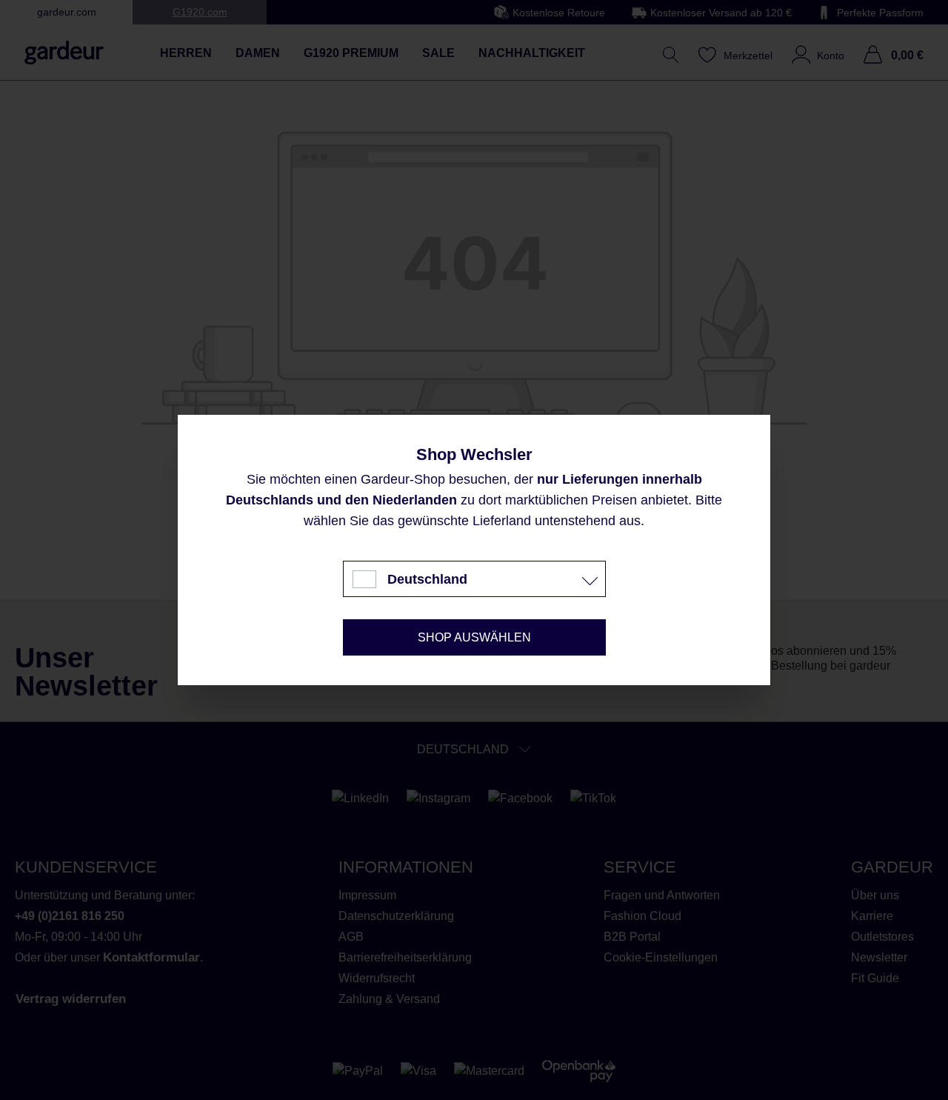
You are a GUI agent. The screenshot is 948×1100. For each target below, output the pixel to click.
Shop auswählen (474, 637)
